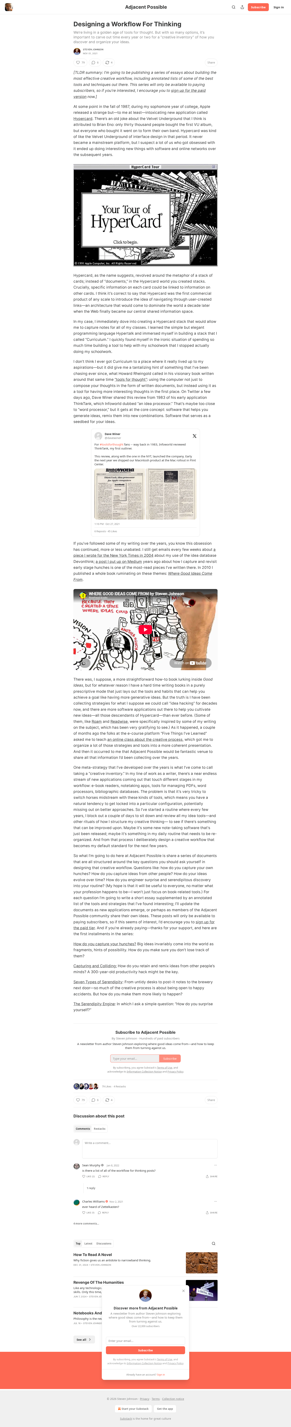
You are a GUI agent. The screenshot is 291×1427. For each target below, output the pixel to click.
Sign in (279, 7)
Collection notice (173, 1399)
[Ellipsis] (215, 1165)
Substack (126, 1418)
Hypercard (82, 118)
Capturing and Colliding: (95, 966)
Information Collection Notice (144, 1363)
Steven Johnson (93, 49)
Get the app (165, 1409)
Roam (97, 721)
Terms (156, 1399)
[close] (183, 1291)
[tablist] (90, 1129)
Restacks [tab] (99, 1129)
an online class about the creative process (145, 739)
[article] (145, 1263)
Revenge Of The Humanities (98, 1282)
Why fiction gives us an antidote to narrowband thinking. (112, 1260)
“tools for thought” (131, 379)
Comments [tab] (83, 1129)
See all (81, 1339)
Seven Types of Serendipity (98, 982)
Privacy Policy (175, 1363)
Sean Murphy (91, 1165)
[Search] (234, 7)
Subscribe (258, 7)
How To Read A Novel (92, 1254)
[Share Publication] (242, 7)
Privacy (144, 1399)
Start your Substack (135, 1409)
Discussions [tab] (103, 1243)
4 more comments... (86, 1223)
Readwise (119, 721)
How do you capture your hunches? (104, 944)
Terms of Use (164, 1359)
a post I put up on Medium (119, 561)
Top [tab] (78, 1243)
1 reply (91, 1188)
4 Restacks (120, 1086)
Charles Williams (93, 1201)
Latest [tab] (88, 1243)
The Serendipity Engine (94, 1004)
